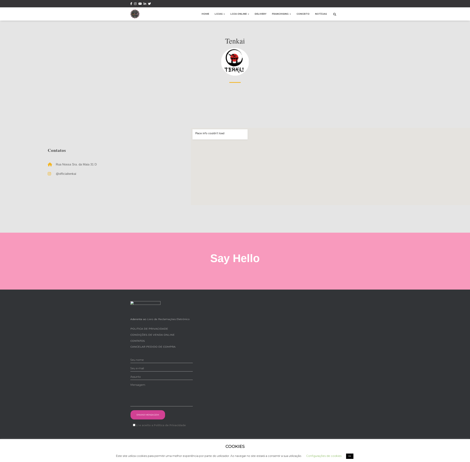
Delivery (260, 13)
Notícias (321, 13)
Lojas (219, 13)
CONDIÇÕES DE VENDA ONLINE (152, 334)
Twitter (149, 4)
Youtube (140, 4)
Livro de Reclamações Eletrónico (168, 319)
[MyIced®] (135, 14)
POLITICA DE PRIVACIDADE (149, 328)
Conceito (303, 13)
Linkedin (145, 4)
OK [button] (349, 456)
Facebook (131, 4)
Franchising (280, 13)
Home (205, 13)
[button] (224, 13)
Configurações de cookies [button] (323, 456)
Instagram (135, 4)
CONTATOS (137, 340)
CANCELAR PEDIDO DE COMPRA (153, 346)
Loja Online (238, 13)
